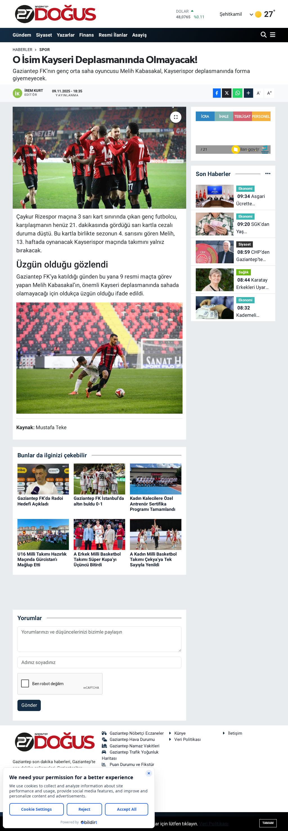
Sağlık (243, 272)
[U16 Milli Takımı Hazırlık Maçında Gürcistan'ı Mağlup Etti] (43, 534)
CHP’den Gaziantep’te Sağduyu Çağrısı (253, 256)
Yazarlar (66, 35)
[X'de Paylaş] (226, 93)
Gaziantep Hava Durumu (132, 739)
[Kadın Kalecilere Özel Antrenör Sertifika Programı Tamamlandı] (155, 479)
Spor (44, 49)
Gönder (29, 705)
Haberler (22, 49)
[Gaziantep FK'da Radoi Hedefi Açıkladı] (43, 479)
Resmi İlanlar (113, 35)
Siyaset (44, 35)
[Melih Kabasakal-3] (99, 357)
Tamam (268, 823)
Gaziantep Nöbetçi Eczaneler (137, 733)
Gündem (22, 35)
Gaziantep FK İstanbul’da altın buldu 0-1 (99, 501)
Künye (180, 733)
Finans (86, 35)
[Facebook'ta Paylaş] (217, 93)
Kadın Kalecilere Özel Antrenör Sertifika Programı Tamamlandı (152, 504)
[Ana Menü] (272, 35)
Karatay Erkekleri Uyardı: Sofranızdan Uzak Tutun (253, 284)
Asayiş (139, 35)
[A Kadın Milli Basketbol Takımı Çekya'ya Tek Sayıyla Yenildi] (155, 534)
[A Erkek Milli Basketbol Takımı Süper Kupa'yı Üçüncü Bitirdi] (99, 534)
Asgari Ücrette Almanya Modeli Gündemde (253, 200)
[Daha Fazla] (248, 93)
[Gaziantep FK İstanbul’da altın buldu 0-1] (99, 479)
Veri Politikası (187, 739)
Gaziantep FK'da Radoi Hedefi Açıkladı (40, 501)
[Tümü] (268, 174)
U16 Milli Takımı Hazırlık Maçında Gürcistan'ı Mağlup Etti (42, 559)
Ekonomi (245, 188)
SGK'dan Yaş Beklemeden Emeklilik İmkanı (252, 228)
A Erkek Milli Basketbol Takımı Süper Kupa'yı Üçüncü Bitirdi (97, 559)
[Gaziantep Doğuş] (55, 14)
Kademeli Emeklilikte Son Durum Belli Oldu (252, 312)
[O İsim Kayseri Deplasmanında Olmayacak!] (99, 158)
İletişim (235, 733)
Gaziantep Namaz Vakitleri (134, 745)
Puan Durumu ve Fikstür (132, 764)
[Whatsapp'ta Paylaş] (237, 93)
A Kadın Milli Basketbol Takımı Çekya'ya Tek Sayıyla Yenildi (153, 559)
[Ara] (264, 35)
